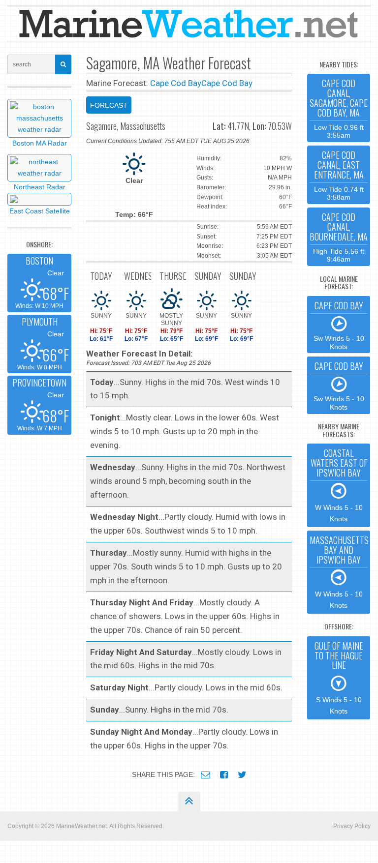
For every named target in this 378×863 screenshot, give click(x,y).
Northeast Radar (39, 187)
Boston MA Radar (39, 143)
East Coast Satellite (39, 211)
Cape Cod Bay (175, 83)
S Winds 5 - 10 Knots (339, 677)
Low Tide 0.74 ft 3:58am (339, 175)
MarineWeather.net (81, 826)
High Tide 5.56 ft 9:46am (339, 236)
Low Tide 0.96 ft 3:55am (339, 108)
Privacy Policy (352, 826)
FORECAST (108, 105)
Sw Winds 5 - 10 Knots (339, 325)
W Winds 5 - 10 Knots (339, 484)
